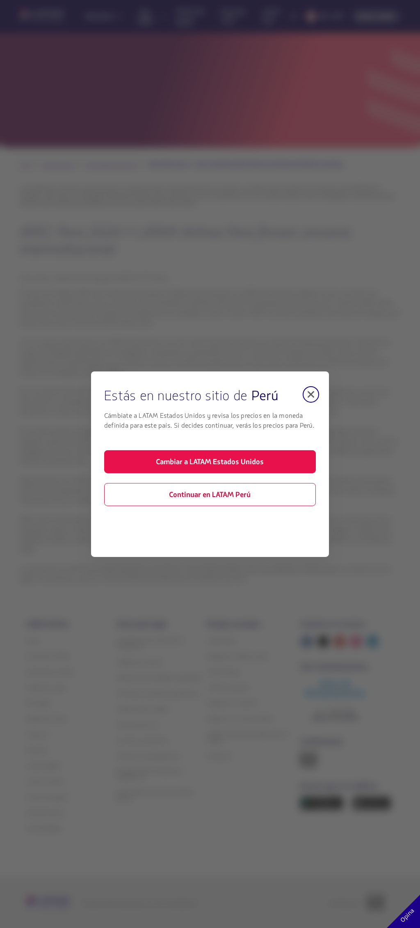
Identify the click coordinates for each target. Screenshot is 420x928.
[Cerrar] (310, 394)
